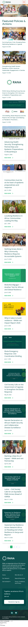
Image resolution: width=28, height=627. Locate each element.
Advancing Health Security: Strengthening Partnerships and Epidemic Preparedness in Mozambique (13, 147)
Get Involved (5, 581)
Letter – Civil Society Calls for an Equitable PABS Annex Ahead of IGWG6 (13, 493)
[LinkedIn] (12, 613)
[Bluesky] (16, 613)
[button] (24, 2)
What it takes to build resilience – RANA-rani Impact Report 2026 (13, 320)
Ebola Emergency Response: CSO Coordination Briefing (13, 353)
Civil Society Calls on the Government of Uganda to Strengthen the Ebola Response (13, 388)
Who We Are (18, 575)
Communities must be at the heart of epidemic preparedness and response (14, 184)
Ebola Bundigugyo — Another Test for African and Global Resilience (14, 287)
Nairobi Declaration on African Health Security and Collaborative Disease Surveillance (13, 424)
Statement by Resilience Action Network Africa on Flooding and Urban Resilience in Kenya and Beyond (13, 530)
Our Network (5, 578)
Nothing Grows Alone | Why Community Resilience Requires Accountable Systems (13, 252)
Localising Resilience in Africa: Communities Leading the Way (13, 218)
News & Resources (20, 578)
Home (4, 575)
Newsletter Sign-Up (14, 602)
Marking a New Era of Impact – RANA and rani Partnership (13, 458)
